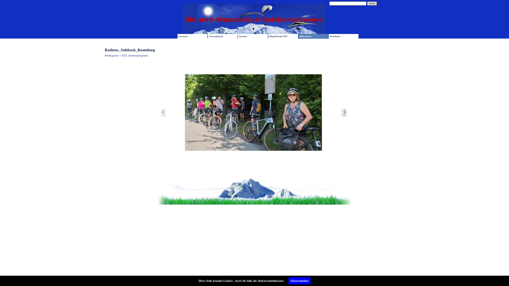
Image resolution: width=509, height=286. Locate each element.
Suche (372, 3)
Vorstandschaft (216, 36)
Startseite (183, 36)
